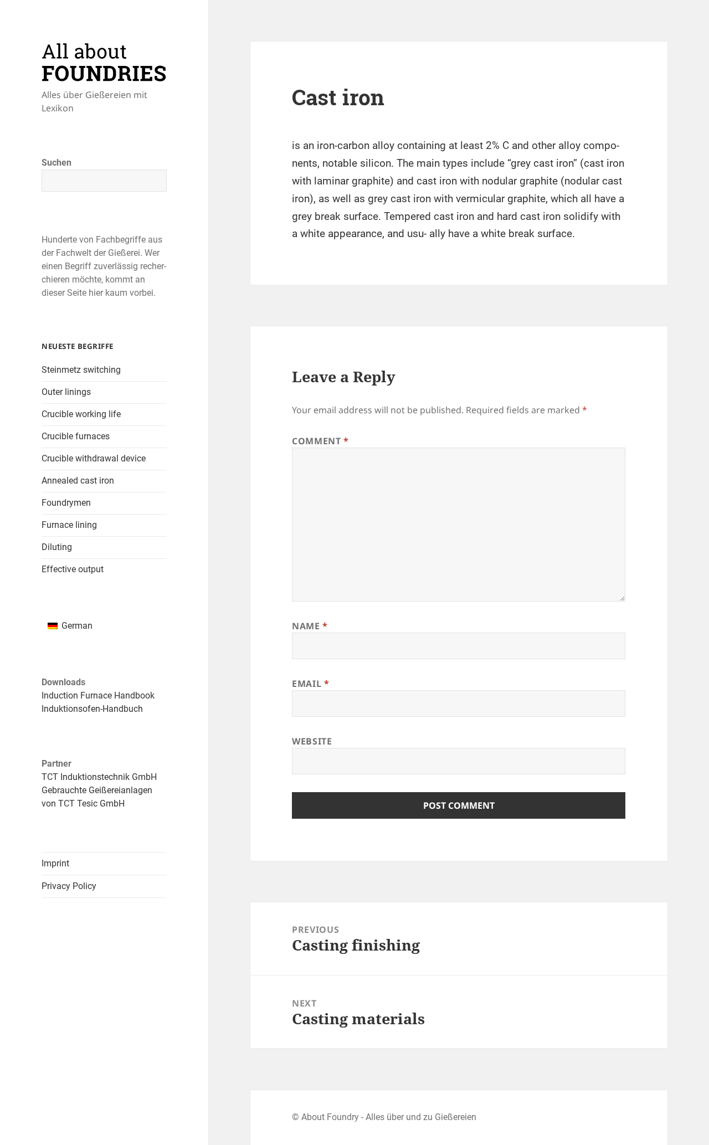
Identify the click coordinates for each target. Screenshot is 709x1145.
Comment (320, 441)
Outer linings (66, 392)
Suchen (56, 162)
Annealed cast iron (78, 480)
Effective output (73, 569)
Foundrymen (66, 502)
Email (310, 683)
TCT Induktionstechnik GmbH (99, 777)
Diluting (57, 547)
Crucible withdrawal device (94, 458)
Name (310, 626)
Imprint (55, 863)
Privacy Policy (69, 886)
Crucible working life (81, 414)
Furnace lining (69, 525)
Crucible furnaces (76, 436)
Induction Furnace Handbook (98, 695)
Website (312, 741)
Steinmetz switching (81, 369)
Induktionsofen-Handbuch (92, 709)
